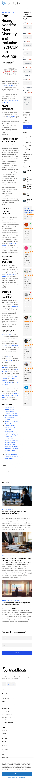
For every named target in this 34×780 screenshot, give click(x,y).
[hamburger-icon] (32, 3)
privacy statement (26, 121)
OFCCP (4, 465)
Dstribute (8, 356)
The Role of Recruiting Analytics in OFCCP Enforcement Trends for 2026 (14, 513)
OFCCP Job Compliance (8, 12)
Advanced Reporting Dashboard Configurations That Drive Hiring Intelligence (16, 603)
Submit (28, 127)
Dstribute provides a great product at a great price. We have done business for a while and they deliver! (27, 399)
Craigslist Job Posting (7, 382)
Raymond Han (30, 341)
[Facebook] (4, 684)
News (24, 156)
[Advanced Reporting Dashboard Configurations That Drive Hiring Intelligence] (17, 588)
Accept (17, 774)
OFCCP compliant (11, 116)
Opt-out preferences (12, 777)
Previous (6, 471)
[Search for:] (27, 137)
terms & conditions (26, 118)
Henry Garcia (30, 248)
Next (15, 471)
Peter (30, 317)
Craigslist (25, 146)
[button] (31, 760)
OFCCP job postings (7, 360)
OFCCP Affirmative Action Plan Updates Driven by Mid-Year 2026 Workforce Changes (16, 559)
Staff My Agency (30, 387)
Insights (25, 152)
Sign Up (17, 653)
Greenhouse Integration (8, 377)
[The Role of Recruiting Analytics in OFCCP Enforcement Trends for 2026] (17, 496)
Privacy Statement (22, 777)
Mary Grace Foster (30, 364)
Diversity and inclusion (8, 334)
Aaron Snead (30, 294)
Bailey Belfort (30, 271)
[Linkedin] (13, 684)
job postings (14, 306)
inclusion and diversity (10, 85)
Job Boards (26, 154)
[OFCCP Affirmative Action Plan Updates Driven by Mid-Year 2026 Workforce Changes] (17, 542)
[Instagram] (9, 684)
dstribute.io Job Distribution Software (10, 62)
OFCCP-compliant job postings (10, 345)
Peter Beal (30, 224)
